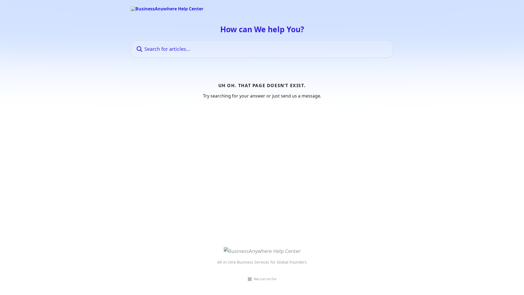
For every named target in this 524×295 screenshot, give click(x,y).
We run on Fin (265, 278)
